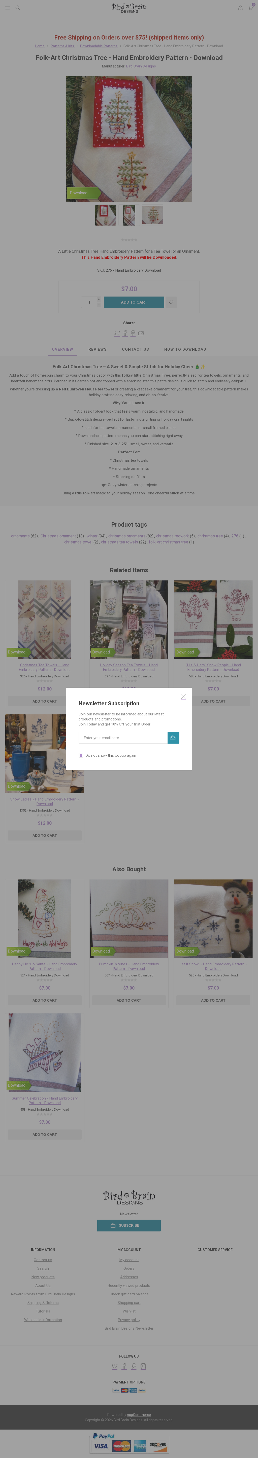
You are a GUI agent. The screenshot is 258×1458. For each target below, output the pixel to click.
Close (183, 696)
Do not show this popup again (110, 755)
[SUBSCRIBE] (173, 738)
